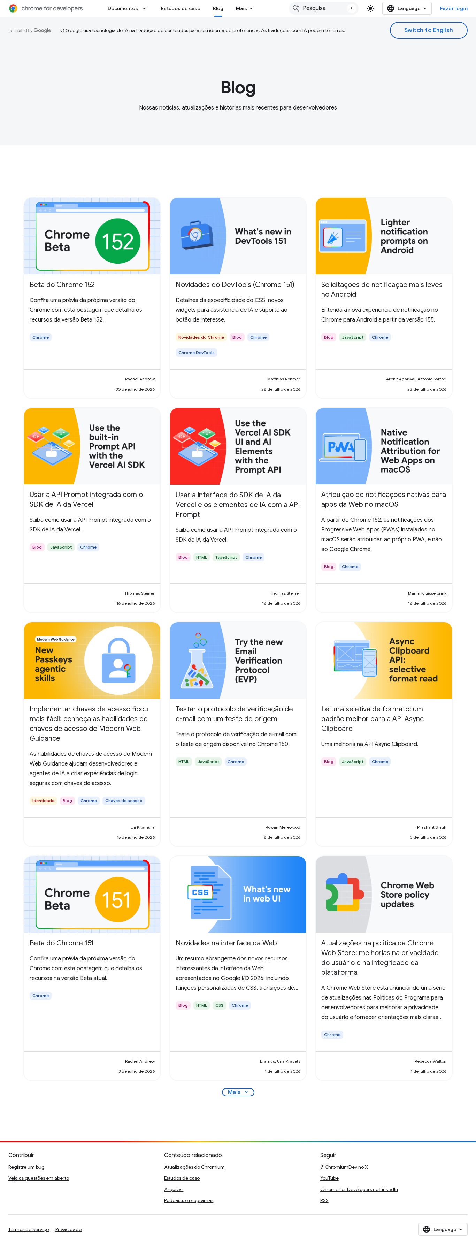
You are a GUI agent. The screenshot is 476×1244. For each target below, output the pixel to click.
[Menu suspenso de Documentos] (146, 8)
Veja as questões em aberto (38, 1178)
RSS (324, 1200)
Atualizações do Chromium (194, 1167)
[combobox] (324, 8)
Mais (241, 8)
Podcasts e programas (188, 1200)
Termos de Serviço (28, 1229)
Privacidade (68, 1229)
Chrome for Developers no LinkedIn (359, 1189)
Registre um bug (26, 1167)
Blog (218, 8)
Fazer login (454, 8)
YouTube (329, 1178)
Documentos (123, 8)
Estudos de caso (180, 8)
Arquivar (173, 1189)
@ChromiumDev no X (344, 1167)
